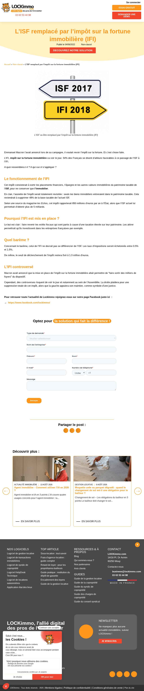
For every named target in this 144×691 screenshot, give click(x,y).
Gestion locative (84, 485)
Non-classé (18, 64)
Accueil (7, 64)
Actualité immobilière (25, 485)
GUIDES (79, 574)
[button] (106, 11)
